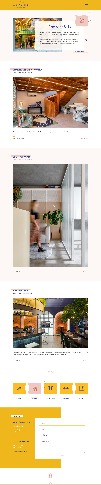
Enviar (62, 455)
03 (52, 372)
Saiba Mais (84, 138)
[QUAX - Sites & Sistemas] (50, 483)
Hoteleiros (66, 398)
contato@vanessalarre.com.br (20, 451)
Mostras (81, 398)
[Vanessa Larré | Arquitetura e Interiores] (21, 4)
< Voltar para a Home (80, 51)
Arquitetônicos (50, 398)
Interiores (19, 398)
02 (48, 372)
